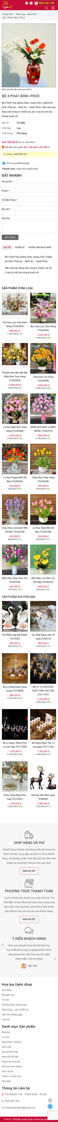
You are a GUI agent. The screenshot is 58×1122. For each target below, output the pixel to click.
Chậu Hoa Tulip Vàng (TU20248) (43, 479)
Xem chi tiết (29, 871)
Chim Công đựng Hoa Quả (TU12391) (15, 797)
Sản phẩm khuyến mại (18, 597)
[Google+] (31, 2)
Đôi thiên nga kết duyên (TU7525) (15, 636)
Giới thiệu (7, 990)
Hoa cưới (6, 1046)
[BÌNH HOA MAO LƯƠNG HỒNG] (43, 408)
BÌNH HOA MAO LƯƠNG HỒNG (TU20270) (43, 429)
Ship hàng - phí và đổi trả (15, 1009)
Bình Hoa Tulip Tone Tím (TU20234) (15, 580)
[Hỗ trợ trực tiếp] (50, 1106)
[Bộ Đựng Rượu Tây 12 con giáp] (43, 724)
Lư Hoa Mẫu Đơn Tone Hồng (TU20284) (15, 429)
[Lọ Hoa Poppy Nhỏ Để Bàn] (15, 459)
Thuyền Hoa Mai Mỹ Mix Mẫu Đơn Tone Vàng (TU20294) (15, 376)
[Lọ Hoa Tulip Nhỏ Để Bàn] (43, 509)
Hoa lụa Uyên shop (44, 1119)
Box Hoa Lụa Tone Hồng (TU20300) (43, 328)
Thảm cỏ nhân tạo (11, 1076)
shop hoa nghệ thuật (27, 168)
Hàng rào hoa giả (11, 1061)
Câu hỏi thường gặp (12, 1014)
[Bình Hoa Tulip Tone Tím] (15, 559)
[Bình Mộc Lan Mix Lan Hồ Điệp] (43, 559)
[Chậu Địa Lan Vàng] (43, 358)
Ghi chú (6, 218)
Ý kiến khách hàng (29, 939)
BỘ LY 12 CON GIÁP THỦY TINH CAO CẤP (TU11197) (43, 690)
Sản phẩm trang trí (12, 1042)
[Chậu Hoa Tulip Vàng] (43, 459)
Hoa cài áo (7, 1071)
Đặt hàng (10, 237)
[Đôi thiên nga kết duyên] (15, 616)
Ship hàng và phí (29, 843)
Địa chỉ (6, 209)
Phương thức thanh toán (29, 891)
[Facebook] (27, 2)
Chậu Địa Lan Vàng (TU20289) (43, 378)
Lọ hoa (5, 1037)
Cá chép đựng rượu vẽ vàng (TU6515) (43, 636)
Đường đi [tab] (20, 247)
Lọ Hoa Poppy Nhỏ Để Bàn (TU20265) (14, 479)
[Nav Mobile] (53, 7)
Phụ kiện (6, 1081)
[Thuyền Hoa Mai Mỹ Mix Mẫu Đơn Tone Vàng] (15, 356)
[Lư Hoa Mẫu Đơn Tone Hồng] (15, 408)
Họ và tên (7, 181)
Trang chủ (7, 14)
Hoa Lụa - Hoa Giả (26, 14)
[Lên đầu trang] (50, 1100)
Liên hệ (5, 1019)
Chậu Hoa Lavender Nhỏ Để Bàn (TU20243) (15, 530)
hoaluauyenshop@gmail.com (20, 1107)
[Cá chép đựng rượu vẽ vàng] (43, 616)
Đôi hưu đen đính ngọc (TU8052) (43, 797)
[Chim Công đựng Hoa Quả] (15, 776)
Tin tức (5, 999)
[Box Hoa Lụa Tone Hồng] (43, 308)
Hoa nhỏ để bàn (10, 1056)
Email (5, 190)
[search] (46, 7)
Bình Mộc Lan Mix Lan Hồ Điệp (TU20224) (43, 580)
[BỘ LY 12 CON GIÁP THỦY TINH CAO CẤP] (43, 668)
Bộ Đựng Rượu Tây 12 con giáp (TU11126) (43, 745)
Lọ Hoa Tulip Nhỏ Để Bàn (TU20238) (43, 530)
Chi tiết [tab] (7, 247)
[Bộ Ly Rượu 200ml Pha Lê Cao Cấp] (15, 724)
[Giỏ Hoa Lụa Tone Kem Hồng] (15, 306)
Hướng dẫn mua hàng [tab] (39, 247)
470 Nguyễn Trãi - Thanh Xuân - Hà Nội (26, 1094)
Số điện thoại (9, 199)
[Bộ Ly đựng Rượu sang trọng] (15, 668)
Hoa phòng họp (10, 1051)
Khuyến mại (8, 995)
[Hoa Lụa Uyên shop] (8, 5)
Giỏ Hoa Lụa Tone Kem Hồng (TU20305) (15, 324)
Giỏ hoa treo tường (11, 1066)
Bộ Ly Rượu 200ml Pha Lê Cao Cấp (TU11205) (15, 745)
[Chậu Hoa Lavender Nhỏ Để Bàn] (15, 509)
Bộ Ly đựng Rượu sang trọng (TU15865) (15, 688)
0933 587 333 (20, 154)
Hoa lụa (6, 1032)
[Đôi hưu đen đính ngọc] (43, 776)
